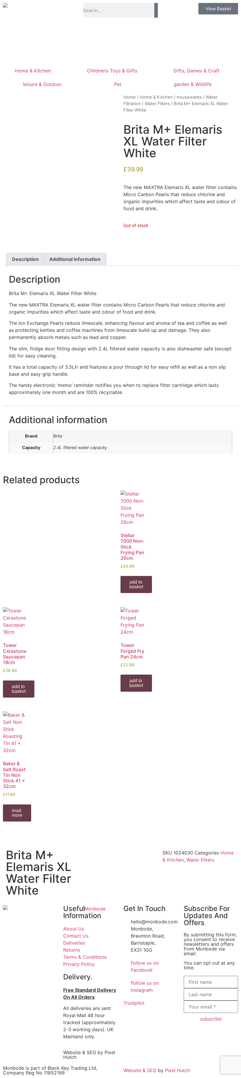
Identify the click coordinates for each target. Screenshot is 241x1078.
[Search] (156, 10)
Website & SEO (139, 1070)
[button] (86, 852)
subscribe (211, 1019)
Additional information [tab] (75, 259)
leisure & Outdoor (42, 84)
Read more (17, 813)
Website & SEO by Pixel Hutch (89, 1054)
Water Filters (157, 103)
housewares (189, 97)
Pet (117, 84)
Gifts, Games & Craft (196, 71)
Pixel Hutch (177, 1070)
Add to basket (136, 584)
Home (129, 97)
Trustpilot (134, 1003)
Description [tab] (25, 259)
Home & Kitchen (33, 71)
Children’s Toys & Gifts (112, 71)
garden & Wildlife (193, 84)
